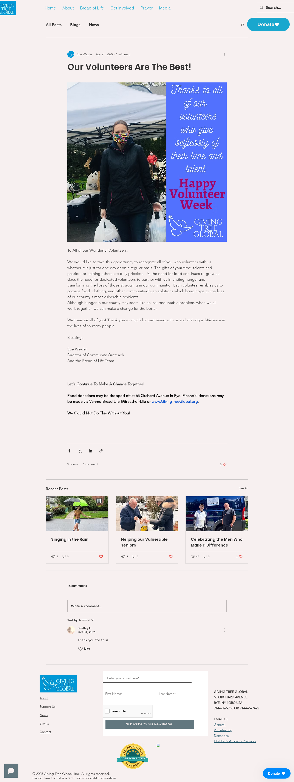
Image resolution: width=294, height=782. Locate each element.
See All (243, 488)
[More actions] (224, 54)
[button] (68, 8)
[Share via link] (101, 451)
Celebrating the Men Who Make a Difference (217, 542)
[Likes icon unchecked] (80, 648)
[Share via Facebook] (69, 451)
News (94, 24)
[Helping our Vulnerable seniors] (147, 513)
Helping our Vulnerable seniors (144, 542)
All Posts (54, 24)
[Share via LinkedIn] (90, 451)
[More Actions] (224, 630)
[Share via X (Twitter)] (80, 451)
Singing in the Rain (69, 539)
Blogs (75, 24)
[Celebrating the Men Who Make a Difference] (217, 513)
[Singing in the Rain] (77, 513)
